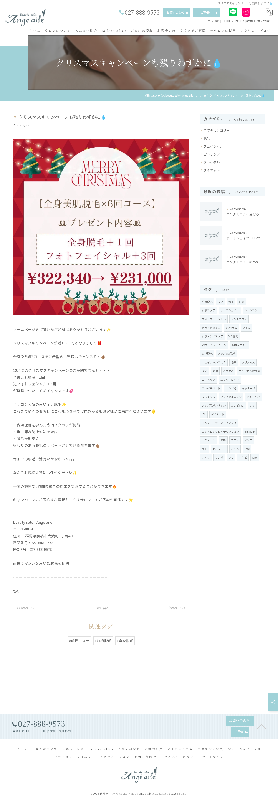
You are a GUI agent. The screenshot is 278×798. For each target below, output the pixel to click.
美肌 (204, 449)
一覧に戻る (101, 608)
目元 (254, 457)
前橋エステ (208, 310)
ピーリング (212, 154)
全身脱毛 (207, 301)
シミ (252, 405)
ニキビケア (208, 379)
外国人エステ (239, 345)
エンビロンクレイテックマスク (220, 431)
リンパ (219, 457)
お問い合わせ (175, 12)
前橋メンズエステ (212, 336)
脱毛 (16, 591)
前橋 (223, 440)
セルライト (219, 449)
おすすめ (228, 371)
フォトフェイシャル (214, 319)
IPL (204, 414)
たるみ (246, 327)
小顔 (247, 449)
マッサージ (248, 388)
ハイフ (206, 457)
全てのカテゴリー (217, 130)
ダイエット (212, 170)
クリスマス (248, 362)
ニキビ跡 (231, 388)
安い (220, 301)
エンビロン (237, 405)
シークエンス (252, 310)
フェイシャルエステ (214, 362)
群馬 (241, 301)
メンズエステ (239, 319)
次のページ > (177, 608)
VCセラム (231, 327)
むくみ (235, 449)
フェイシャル (213, 146)
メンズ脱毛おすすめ (214, 405)
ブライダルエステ (231, 397)
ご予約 (205, 12)
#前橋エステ (79, 640)
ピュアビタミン (211, 327)
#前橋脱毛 (103, 640)
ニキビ (243, 457)
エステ (235, 440)
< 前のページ (25, 608)
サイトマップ (213, 756)
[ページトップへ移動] (261, 726)
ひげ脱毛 (207, 353)
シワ (231, 457)
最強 (215, 371)
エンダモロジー (229, 379)
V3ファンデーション (214, 345)
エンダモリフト (211, 388)
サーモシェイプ (229, 310)
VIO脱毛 (233, 336)
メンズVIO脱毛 (226, 353)
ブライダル (212, 162)
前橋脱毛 (249, 431)
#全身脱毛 (125, 640)
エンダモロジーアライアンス (219, 423)
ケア (204, 371)
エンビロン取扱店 (249, 371)
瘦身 (231, 301)
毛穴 (233, 362)
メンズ (248, 440)
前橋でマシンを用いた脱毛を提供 (41, 563)
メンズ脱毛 (253, 397)
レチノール (208, 440)
